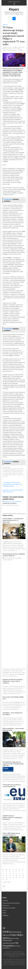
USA (14, 946)
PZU (8, 943)
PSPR (6, 943)
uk (10, 943)
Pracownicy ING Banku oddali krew (13, 698)
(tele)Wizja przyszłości (10, 503)
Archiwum (5, 900)
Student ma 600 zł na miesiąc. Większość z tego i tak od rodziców (13, 681)
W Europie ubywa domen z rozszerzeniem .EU (12, 785)
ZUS (9, 948)
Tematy (4, 912)
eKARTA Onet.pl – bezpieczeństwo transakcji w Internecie (12, 817)
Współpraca (5, 915)
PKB (10, 938)
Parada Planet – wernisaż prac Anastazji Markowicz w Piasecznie (13, 520)
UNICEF (13, 943)
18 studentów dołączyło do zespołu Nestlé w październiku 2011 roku (13, 763)
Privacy (4, 910)
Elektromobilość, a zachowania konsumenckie (13, 729)
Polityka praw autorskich (9, 908)
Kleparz (14, 9)
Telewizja (5, 24)
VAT (16, 945)
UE (9, 943)
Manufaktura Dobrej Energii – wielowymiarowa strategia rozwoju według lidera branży (12, 484)
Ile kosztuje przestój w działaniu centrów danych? (14, 555)
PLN (11, 938)
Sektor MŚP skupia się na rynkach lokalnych (11, 834)
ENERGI (13, 932)
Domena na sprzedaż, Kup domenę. (11, 903)
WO (7, 948)
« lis (4, 886)
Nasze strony (6, 905)
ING (7, 938)
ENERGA (7, 931)
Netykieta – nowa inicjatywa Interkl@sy (12, 713)
